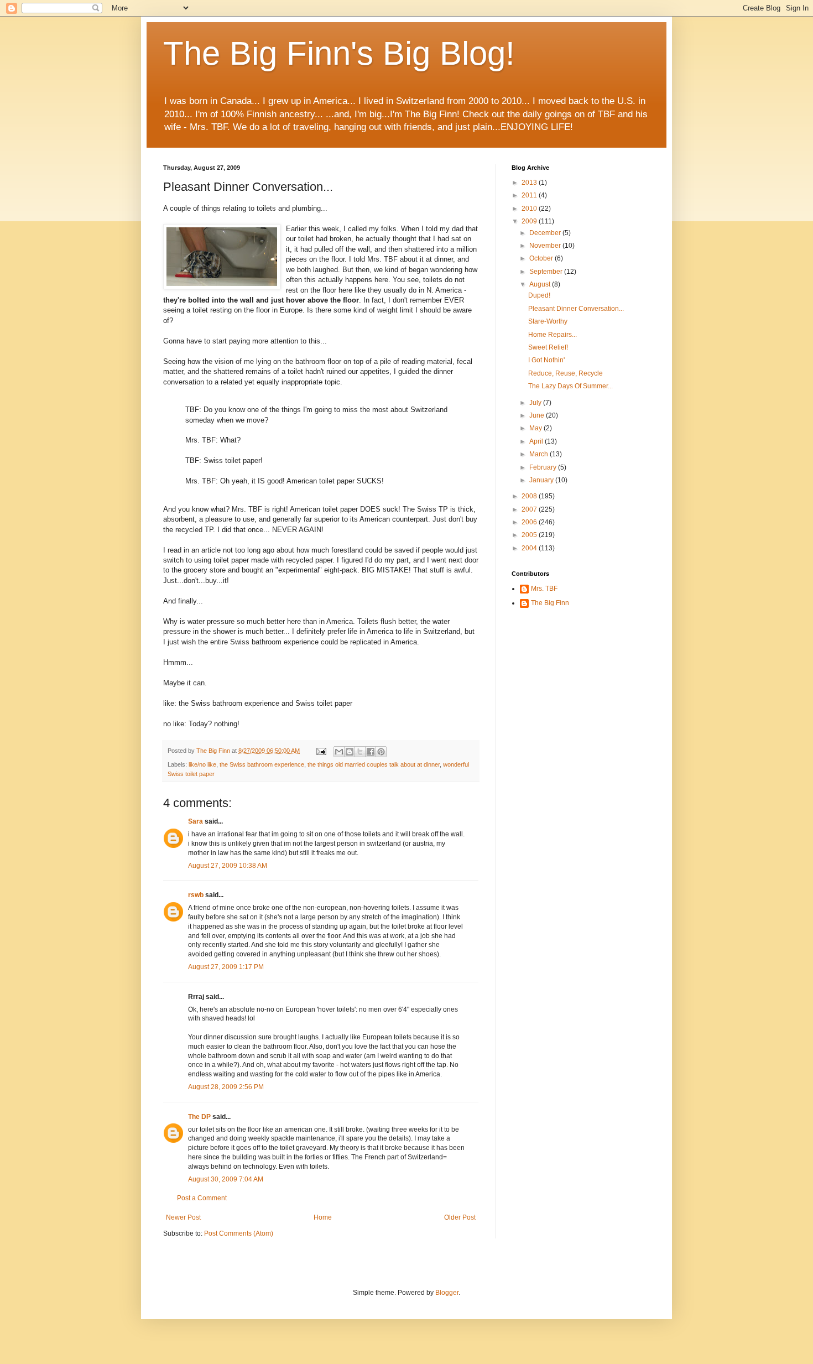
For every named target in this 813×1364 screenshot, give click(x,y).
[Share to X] (360, 751)
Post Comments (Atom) (238, 1233)
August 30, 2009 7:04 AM (225, 1179)
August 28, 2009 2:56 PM (226, 1087)
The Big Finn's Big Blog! (339, 53)
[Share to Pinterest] (381, 751)
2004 (530, 548)
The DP (199, 1117)
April (537, 441)
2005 (530, 535)
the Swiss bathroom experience (262, 764)
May (536, 428)
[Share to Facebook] (370, 751)
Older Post (460, 1217)
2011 (530, 195)
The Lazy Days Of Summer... (570, 386)
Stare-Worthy (547, 321)
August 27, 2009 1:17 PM (226, 967)
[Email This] (339, 751)
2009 (530, 221)
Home (323, 1217)
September (546, 271)
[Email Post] (321, 750)
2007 (530, 509)
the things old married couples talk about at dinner (374, 764)
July (536, 403)
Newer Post (183, 1217)
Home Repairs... (552, 335)
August (540, 284)
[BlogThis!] (349, 751)
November (545, 245)
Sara (195, 821)
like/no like (202, 764)
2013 (530, 182)
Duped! (539, 295)
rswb (196, 895)
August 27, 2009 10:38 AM (227, 866)
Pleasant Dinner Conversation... (576, 309)
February (543, 467)
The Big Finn (550, 603)
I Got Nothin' (546, 360)
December (545, 233)
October (542, 258)
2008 (530, 496)
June (537, 415)
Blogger (446, 1293)
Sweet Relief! (548, 347)
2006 (530, 522)
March (539, 454)
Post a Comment (202, 1198)
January (542, 480)
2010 (530, 208)
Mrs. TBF (544, 588)
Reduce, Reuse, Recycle (565, 373)
